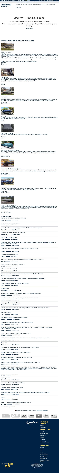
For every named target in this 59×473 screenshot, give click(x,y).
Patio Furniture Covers (36, 465)
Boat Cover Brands (44, 454)
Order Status (42, 425)
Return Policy (43, 435)
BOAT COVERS (18, 4)
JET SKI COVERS (18, 7)
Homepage (29, 28)
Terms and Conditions (44, 442)
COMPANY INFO (45, 429)
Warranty (42, 437)
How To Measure (43, 452)
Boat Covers (38, 464)
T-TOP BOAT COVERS (34, 4)
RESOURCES (44, 445)
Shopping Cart (43, 427)
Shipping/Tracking (44, 433)
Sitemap (42, 447)
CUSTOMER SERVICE (44, 422)
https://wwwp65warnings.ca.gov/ (42, 410)
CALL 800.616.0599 (42, 0)
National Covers (33, 464)
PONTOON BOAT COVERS (25, 4)
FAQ (41, 451)
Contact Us (42, 439)
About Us (42, 431)
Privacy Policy (43, 441)
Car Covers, (36, 466)
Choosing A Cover (43, 456)
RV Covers (40, 466)
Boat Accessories (43, 458)
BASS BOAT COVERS (41, 4)
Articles (41, 449)
